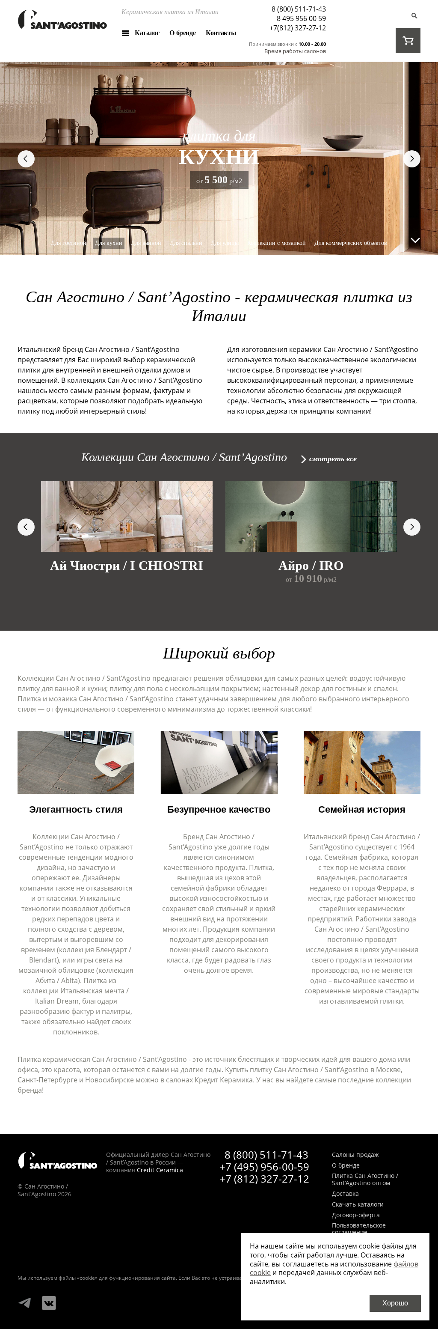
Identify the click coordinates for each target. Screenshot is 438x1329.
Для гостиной (68, 243)
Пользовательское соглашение (359, 1229)
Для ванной (146, 243)
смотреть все (333, 458)
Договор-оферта (356, 1215)
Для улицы (225, 243)
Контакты (221, 32)
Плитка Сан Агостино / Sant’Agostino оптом (365, 1179)
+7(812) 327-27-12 (297, 28)
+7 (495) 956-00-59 (264, 1166)
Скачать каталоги (358, 1204)
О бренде (182, 32)
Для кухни (108, 243)
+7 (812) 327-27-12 (264, 1178)
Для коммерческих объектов (350, 243)
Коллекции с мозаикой (276, 243)
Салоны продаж (355, 1155)
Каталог (147, 32)
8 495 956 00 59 (301, 18)
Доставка (345, 1194)
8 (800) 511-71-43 (299, 9)
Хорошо (395, 1303)
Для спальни (186, 243)
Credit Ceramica (160, 1170)
